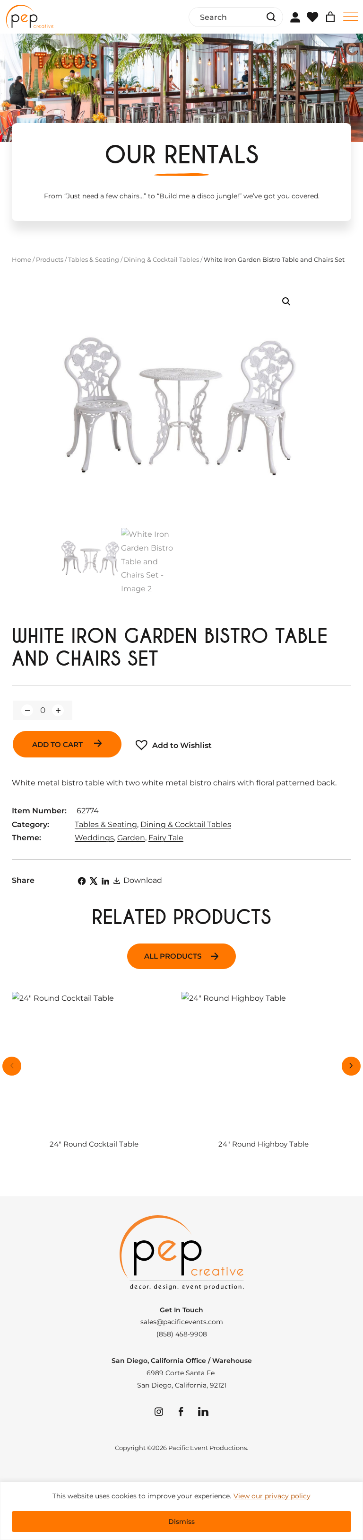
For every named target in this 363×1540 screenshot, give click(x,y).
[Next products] (351, 1066)
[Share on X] (93, 881)
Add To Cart (58, 744)
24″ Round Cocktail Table (94, 1144)
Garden (131, 837)
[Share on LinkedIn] (105, 881)
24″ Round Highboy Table (263, 1144)
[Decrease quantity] (27, 710)
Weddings (94, 837)
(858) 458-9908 (181, 1334)
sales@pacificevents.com (181, 1321)
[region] (181, 1511)
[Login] (295, 17)
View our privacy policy (272, 1496)
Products (49, 259)
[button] (286, 301)
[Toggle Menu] (350, 16)
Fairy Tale (165, 837)
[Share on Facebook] (81, 881)
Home (21, 259)
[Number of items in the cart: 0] (330, 17)
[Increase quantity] (58, 710)
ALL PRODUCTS (172, 956)
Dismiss (181, 1521)
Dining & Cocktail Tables (161, 259)
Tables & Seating (93, 259)
